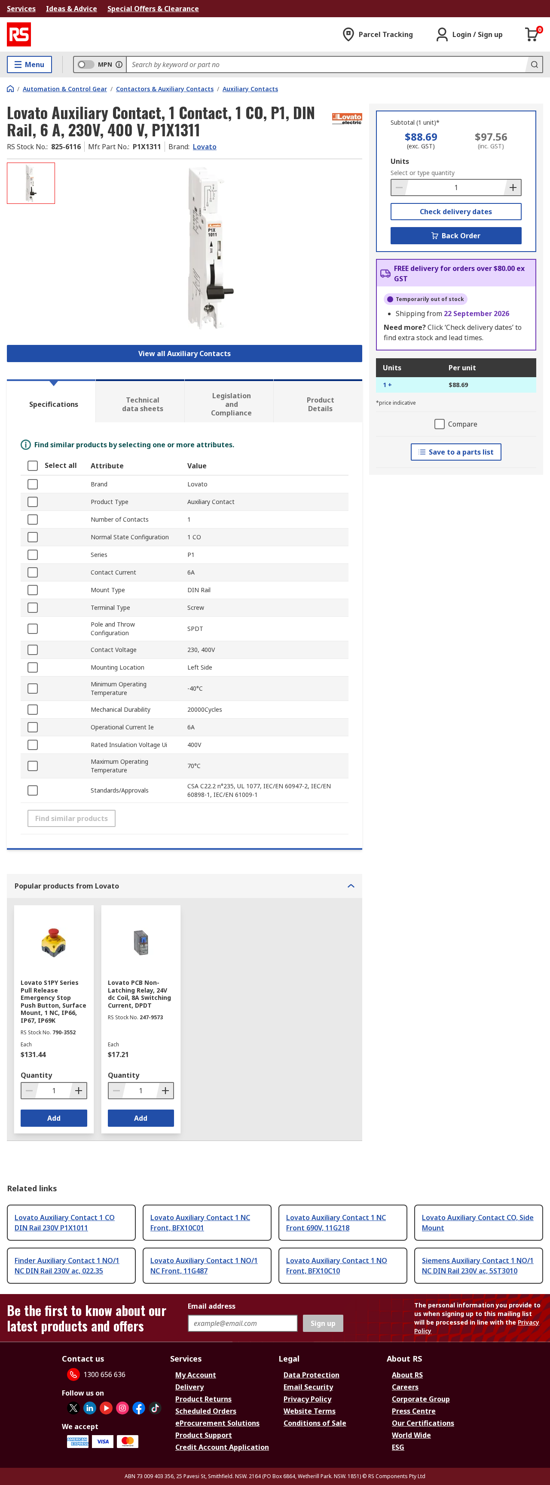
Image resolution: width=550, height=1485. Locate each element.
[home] (10, 88)
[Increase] (512, 187)
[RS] (19, 34)
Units (400, 161)
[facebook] (138, 1408)
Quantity (36, 1075)
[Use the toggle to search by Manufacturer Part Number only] (119, 64)
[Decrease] (400, 187)
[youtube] (106, 1408)
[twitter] (73, 1408)
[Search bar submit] (533, 64)
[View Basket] (532, 34)
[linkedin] (89, 1408)
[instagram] (122, 1408)
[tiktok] (155, 1408)
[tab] (51, 400)
